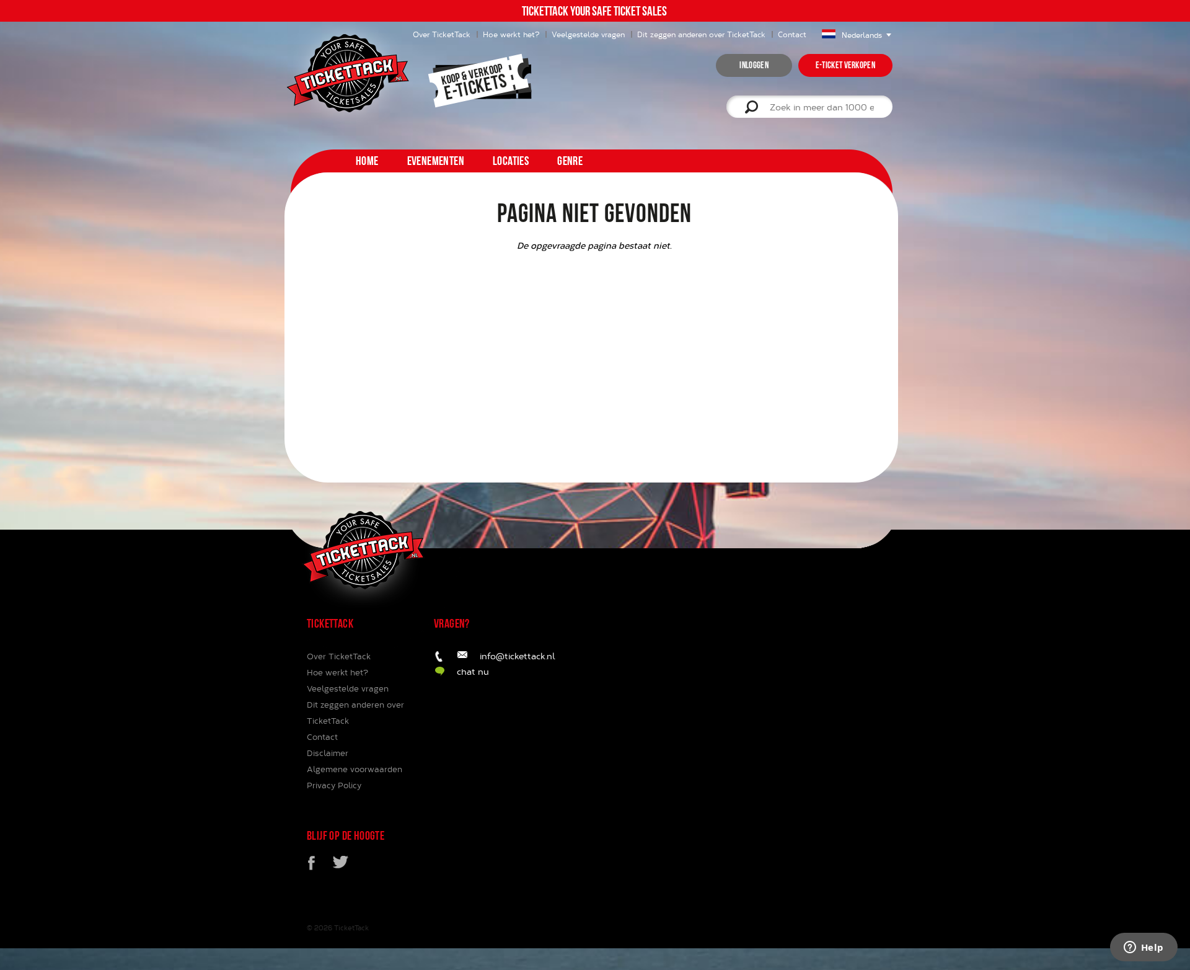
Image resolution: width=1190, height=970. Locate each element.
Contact (792, 34)
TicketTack (351, 927)
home (367, 160)
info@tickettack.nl (517, 656)
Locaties (511, 160)
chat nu (473, 671)
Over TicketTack (339, 656)
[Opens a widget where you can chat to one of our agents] (1143, 948)
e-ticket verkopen (845, 65)
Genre (570, 160)
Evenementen (435, 160)
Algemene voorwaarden (354, 769)
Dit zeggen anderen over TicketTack (701, 34)
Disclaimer (327, 753)
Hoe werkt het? (511, 34)
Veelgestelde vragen (588, 34)
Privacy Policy (334, 785)
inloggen (753, 65)
